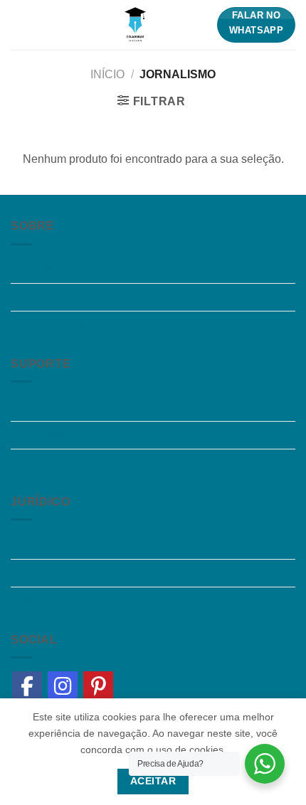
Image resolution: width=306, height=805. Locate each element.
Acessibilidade (48, 435)
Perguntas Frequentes (67, 407)
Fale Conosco (46, 463)
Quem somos (44, 270)
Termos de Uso (49, 573)
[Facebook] (27, 686)
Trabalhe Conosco (57, 297)
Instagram (35, 545)
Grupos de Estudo (56, 325)
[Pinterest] (98, 686)
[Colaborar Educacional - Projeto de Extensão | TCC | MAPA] (135, 25)
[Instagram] (63, 686)
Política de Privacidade (69, 601)
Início (107, 74)
